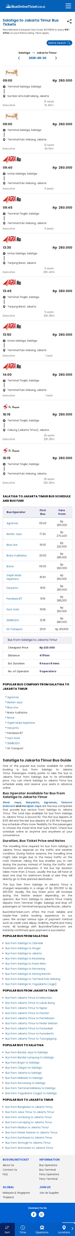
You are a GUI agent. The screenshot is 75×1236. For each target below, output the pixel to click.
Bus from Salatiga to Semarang (25, 969)
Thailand (8, 1197)
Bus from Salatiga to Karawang (25, 958)
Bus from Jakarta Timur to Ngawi (26, 1008)
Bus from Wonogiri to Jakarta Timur (28, 1143)
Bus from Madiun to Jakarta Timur (27, 1127)
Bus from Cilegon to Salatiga (23, 1067)
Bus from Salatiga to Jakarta (23, 953)
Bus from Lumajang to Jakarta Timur (28, 1122)
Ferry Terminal (48, 1179)
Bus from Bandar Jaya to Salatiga (26, 1052)
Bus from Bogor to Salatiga (22, 1062)
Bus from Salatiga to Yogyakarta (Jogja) (31, 984)
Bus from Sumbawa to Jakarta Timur (28, 1137)
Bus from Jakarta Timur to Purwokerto (29, 1033)
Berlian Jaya (14, 534)
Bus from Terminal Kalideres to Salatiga (30, 1088)
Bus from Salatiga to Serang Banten (28, 974)
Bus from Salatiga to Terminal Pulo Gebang (32, 979)
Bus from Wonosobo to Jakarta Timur (29, 1148)
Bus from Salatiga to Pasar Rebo (25, 963)
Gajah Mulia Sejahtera (14, 577)
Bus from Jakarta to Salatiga (23, 1073)
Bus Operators (48, 1165)
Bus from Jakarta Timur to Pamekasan (29, 1018)
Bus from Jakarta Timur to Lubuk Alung (30, 1003)
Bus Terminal (47, 1170)
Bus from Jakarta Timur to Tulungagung (30, 1038)
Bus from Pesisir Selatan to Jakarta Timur (31, 1132)
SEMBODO (13, 620)
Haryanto (12, 588)
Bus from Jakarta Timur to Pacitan (27, 1013)
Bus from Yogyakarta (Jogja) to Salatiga (31, 1093)
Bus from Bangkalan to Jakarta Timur (29, 1107)
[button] (7, 1229)
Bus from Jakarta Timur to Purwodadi (29, 1028)
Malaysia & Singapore (16, 1193)
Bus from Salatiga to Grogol (22, 948)
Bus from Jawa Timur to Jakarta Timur (29, 1112)
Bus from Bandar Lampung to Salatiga (29, 1057)
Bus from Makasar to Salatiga (24, 1078)
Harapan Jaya (31, 806)
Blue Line (12, 545)
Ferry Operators (49, 1174)
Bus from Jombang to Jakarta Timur (28, 1117)
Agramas (12, 523)
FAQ (5, 1174)
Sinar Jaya (12, 802)
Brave (10, 566)
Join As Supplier (49, 1193)
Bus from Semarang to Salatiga (25, 1083)
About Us (8, 1165)
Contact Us (10, 1170)
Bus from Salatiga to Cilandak (24, 943)
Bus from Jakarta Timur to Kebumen (28, 998)
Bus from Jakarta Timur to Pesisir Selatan (31, 1023)
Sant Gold (13, 609)
